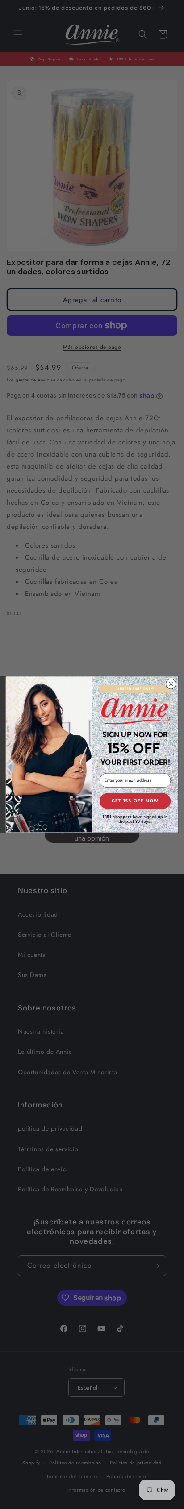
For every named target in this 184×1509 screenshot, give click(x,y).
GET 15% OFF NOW (135, 801)
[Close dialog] (171, 684)
